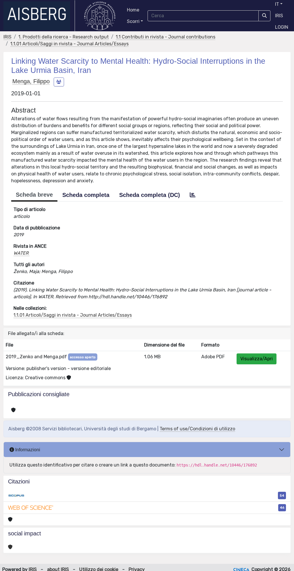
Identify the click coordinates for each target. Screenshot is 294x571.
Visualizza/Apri (256, 358)
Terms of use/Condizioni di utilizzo (197, 428)
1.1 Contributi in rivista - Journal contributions (165, 37)
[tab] (192, 195)
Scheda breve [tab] (34, 194)
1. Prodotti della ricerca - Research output (63, 37)
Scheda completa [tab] (85, 195)
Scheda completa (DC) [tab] (149, 195)
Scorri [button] (133, 21)
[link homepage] (39, 15)
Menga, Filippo (31, 81)
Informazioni (27, 449)
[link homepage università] (100, 15)
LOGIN (281, 27)
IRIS (279, 15)
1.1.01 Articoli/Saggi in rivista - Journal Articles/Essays (69, 44)
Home (133, 10)
